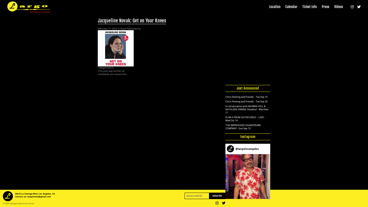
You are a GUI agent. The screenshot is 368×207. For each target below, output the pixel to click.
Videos (338, 7)
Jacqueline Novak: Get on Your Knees (132, 21)
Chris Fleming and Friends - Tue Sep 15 (246, 96)
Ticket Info (309, 7)
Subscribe (217, 195)
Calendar (291, 7)
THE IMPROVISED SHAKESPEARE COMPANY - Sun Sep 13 (243, 127)
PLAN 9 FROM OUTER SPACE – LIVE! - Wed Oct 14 (245, 119)
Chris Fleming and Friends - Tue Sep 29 (246, 101)
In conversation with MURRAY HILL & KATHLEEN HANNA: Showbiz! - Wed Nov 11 (246, 109)
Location (274, 7)
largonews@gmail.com (39, 196)
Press (325, 7)
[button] (247, 176)
